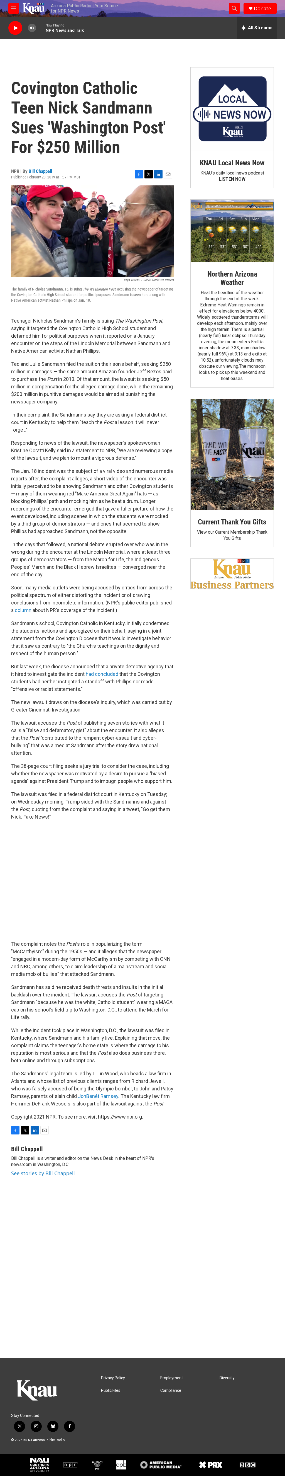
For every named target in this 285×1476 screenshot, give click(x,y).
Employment (171, 1378)
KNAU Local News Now (232, 163)
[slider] (41, 28)
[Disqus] (142, 1282)
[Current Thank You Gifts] (232, 454)
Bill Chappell (40, 171)
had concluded (102, 674)
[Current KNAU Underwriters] (232, 574)
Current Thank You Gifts (232, 522)
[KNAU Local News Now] (232, 109)
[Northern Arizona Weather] (232, 231)
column (23, 610)
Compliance (170, 1390)
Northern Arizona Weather (232, 278)
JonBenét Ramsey (98, 1096)
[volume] (32, 28)
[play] (15, 28)
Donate (262, 8)
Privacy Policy (113, 1378)
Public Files (110, 1390)
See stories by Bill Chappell (43, 1173)
